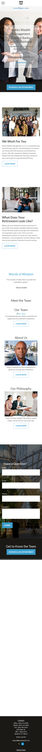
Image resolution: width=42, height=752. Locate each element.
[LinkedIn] (22, 743)
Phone (4, 494)
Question (5, 507)
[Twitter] (19, 743)
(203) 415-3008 (24, 725)
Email (4, 481)
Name (4, 467)
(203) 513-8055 (23, 723)
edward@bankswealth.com (21, 740)
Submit (7, 525)
